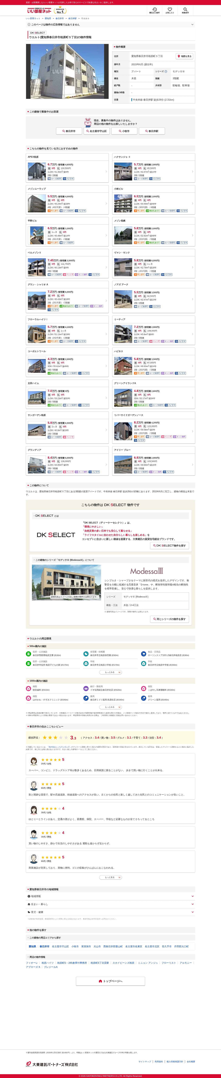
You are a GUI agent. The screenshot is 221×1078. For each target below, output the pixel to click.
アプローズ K (33, 967)
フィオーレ (32, 963)
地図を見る (186, 56)
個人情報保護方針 (175, 1061)
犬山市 (97, 946)
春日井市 (60, 18)
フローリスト (169, 963)
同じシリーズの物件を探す (171, 619)
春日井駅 (72, 18)
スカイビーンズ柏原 (123, 963)
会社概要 (191, 1061)
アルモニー (186, 963)
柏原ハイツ (48, 963)
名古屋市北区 (152, 946)
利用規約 (159, 1061)
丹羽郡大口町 (181, 946)
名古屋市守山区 (98, 131)
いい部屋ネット (33, 18)
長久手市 (167, 946)
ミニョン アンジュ (148, 963)
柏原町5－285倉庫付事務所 (72, 963)
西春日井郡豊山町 (113, 946)
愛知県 (48, 18)
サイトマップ (145, 1061)
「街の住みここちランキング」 (59, 747)
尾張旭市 (86, 946)
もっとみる (109, 672)
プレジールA (50, 967)
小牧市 (125, 131)
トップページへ (112, 981)
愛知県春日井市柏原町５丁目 (147, 56)
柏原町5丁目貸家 (100, 963)
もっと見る (109, 877)
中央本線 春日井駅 (143, 99)
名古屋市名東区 (133, 946)
